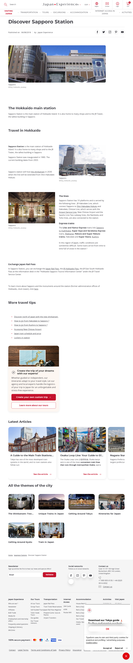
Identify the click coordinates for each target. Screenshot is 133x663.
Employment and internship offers (18, 620)
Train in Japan (46, 542)
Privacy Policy (64, 650)
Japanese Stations (20, 555)
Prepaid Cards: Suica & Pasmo (52, 614)
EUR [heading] (86, 5)
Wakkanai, (69, 233)
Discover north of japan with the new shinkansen (36, 316)
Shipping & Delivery (15, 627)
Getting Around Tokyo (80, 514)
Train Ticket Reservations (53, 607)
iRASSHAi (11, 630)
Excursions (59, 12)
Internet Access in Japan (105, 12)
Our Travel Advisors (34, 622)
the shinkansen (38, 171)
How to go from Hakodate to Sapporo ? (31, 321)
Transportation (29, 12)
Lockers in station (22, 337)
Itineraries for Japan (110, 514)
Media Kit (11, 616)
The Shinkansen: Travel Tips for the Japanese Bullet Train (21, 514)
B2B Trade (12, 613)
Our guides (35, 618)
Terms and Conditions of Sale (43, 650)
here (36, 289)
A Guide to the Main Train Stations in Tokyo (32, 455)
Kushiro (95, 236)
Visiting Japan (8, 12)
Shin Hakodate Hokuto (87, 206)
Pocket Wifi (67, 613)
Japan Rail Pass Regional (52, 610)
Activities (127, 12)
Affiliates (11, 610)
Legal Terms (23, 650)
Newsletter (12, 607)
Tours (45, 12)
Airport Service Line (68, 212)
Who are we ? (13, 604)
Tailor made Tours (35, 614)
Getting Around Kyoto (20, 542)
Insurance (77, 650)
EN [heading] (78, 5)
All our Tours (35, 604)
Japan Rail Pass (52, 268)
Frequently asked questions (18, 624)
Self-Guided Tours (37, 610)
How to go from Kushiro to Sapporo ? (30, 325)
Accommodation (79, 12)
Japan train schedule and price (27, 333)
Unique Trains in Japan (51, 514)
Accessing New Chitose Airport (27, 329)
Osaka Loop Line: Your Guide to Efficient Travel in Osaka (82, 455)
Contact (12, 650)
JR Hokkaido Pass (71, 268)
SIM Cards (67, 606)
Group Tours (35, 607)
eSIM (65, 609)
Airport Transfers (50, 618)
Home (10, 555)
